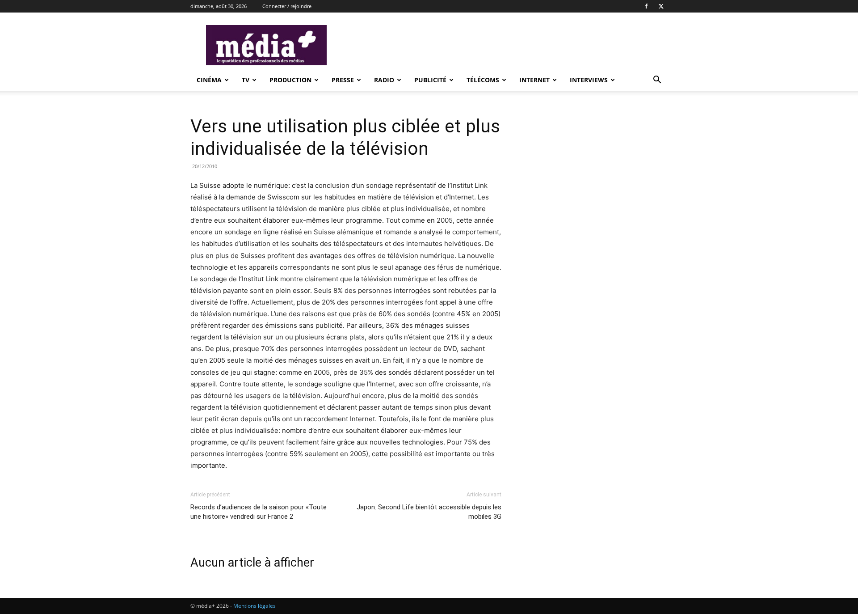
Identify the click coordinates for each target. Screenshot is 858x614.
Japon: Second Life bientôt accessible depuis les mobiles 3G (429, 512)
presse (343, 80)
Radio (384, 80)
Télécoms (483, 80)
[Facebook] (646, 6)
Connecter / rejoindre (286, 6)
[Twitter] (661, 6)
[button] (657, 80)
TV (245, 80)
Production (290, 80)
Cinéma (209, 80)
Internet (534, 80)
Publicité (430, 80)
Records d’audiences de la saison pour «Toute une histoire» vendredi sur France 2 (258, 512)
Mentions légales (254, 606)
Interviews (589, 80)
